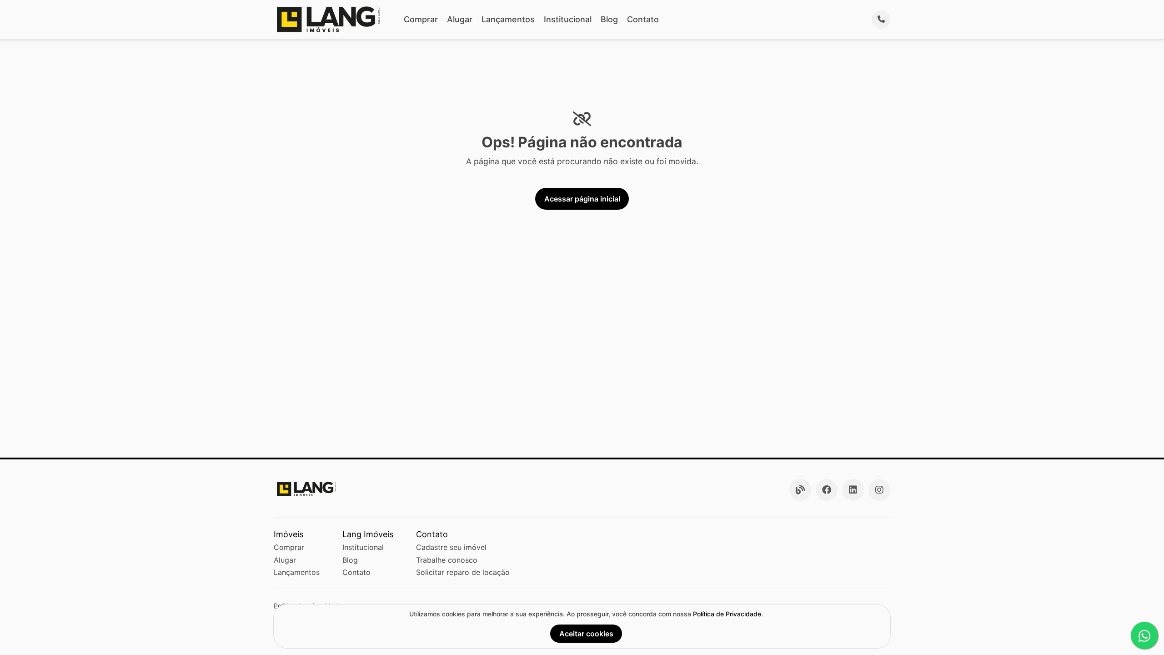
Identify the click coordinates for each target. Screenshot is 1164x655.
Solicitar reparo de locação (463, 572)
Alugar (459, 19)
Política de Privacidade (727, 614)
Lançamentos (508, 19)
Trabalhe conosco (446, 559)
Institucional (568, 19)
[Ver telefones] (881, 19)
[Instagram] (879, 490)
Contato (643, 19)
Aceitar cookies (586, 633)
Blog (609, 19)
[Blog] (800, 490)
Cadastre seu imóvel (451, 547)
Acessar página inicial (582, 198)
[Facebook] (827, 490)
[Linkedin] (853, 490)
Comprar (421, 19)
